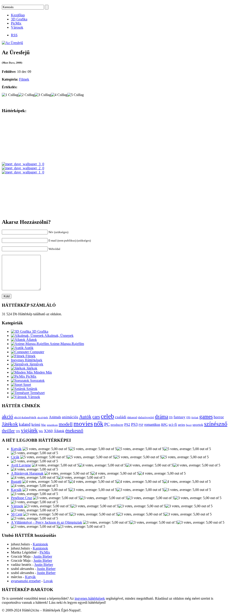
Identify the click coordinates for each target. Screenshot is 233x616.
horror (219, 417)
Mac (43, 425)
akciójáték (42, 417)
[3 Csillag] (43, 95)
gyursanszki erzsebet (26, 581)
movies (83, 423)
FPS (188, 417)
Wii (41, 431)
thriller (8, 430)
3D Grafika (19, 19)
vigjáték (29, 430)
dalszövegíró (146, 417)
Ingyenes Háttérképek (26, 360)
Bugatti (16, 481)
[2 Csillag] (26, 95)
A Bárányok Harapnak (27, 473)
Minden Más (42, 372)
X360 (48, 431)
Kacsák (16, 490)
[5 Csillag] (75, 95)
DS (171, 417)
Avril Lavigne (21, 465)
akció (7, 416)
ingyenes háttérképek (90, 598)
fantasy (179, 417)
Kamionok (40, 544)
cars (96, 416)
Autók (28, 348)
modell (66, 424)
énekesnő (74, 430)
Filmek (24, 79)
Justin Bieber (42, 556)
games (206, 416)
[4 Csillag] (59, 95)
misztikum (52, 425)
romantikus (152, 425)
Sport (26, 385)
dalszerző (132, 417)
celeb (107, 416)
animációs (70, 417)
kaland (24, 424)
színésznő (215, 424)
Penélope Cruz (21, 498)
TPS (18, 431)
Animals (55, 417)
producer (117, 424)
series (181, 424)
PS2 (127, 424)
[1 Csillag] (10, 95)
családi (120, 417)
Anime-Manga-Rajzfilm (66, 344)
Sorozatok (37, 380)
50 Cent (16, 514)
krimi (35, 424)
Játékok (31, 368)
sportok (197, 424)
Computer (36, 352)
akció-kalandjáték (25, 417)
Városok (17, 27)
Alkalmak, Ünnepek (58, 336)
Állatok (31, 340)
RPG (164, 424)
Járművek (35, 364)
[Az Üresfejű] (12, 43)
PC (107, 424)
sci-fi (173, 424)
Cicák (15, 457)
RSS (14, 35)
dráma (161, 416)
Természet (37, 393)
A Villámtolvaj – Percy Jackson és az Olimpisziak (46, 522)
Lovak (48, 581)
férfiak (194, 417)
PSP (141, 424)
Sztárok (31, 389)
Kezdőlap (18, 15)
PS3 (134, 424)
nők (98, 423)
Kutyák (16, 449)
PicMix (16, 23)
